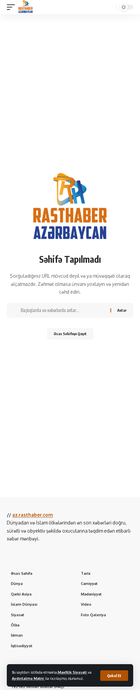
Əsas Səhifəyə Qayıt (70, 333)
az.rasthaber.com (32, 515)
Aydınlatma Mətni (28, 678)
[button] (114, 675)
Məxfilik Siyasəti (73, 672)
